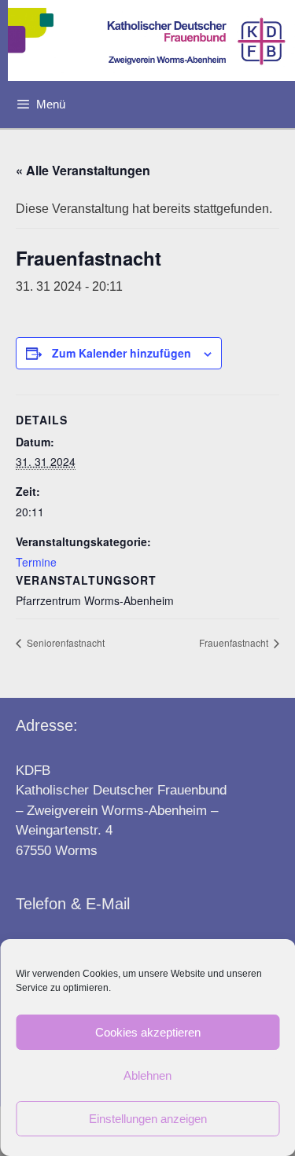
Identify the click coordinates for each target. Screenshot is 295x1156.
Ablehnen (147, 1075)
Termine (36, 562)
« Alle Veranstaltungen (83, 170)
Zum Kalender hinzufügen (121, 353)
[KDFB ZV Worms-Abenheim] (151, 40)
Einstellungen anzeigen (148, 1118)
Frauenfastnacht (235, 642)
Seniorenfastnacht (64, 642)
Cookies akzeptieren (148, 1032)
